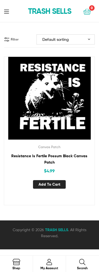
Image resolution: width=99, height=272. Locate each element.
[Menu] (10, 11)
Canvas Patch (49, 147)
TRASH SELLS (49, 11)
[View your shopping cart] (87, 11)
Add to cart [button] (49, 184)
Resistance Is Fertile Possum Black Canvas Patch (49, 159)
